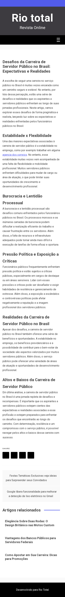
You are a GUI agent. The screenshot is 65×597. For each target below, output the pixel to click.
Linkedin (31, 455)
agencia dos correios (14, 154)
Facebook (5, 455)
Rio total (32, 18)
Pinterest (22, 455)
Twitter (14, 455)
